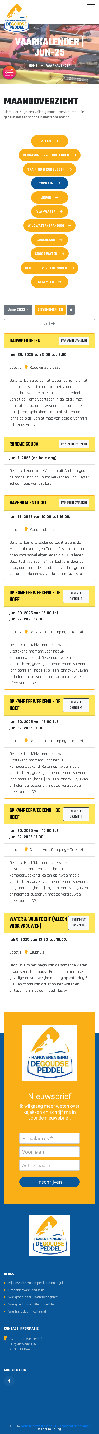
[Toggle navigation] (91, 7)
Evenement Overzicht (74, 340)
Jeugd (46, 197)
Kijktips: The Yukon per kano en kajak (36, 1283)
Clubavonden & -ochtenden (46, 155)
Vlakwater (45, 211)
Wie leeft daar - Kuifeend (27, 1311)
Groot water (46, 253)
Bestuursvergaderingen (46, 268)
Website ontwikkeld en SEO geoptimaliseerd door (55, 1427)
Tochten (46, 183)
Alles (46, 141)
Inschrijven (49, 1182)
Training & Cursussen (46, 169)
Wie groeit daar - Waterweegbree (33, 1297)
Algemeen (46, 282)
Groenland (46, 239)
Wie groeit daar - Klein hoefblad (32, 1304)
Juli (47, 324)
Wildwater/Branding (46, 225)
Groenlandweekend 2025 (27, 1290)
